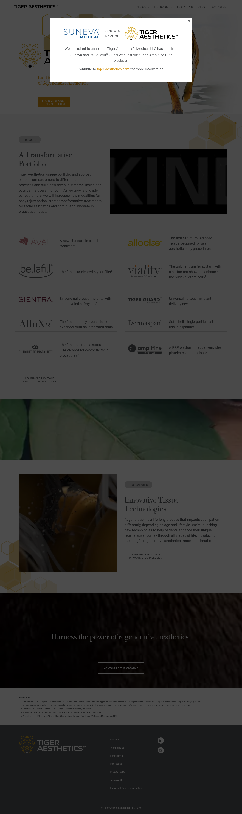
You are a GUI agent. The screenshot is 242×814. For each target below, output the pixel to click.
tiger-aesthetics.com (113, 69)
